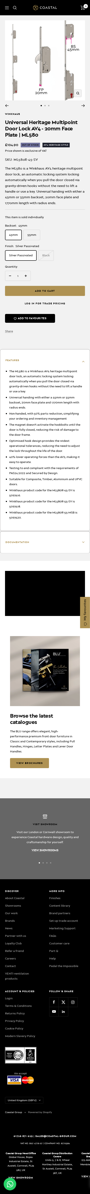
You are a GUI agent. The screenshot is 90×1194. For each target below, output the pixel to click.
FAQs (52, 935)
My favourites (85, 610)
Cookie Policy (14, 1028)
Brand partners (59, 913)
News (9, 928)
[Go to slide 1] (41, 105)
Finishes (54, 898)
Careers (10, 958)
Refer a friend (14, 951)
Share (9, 331)
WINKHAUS (12, 114)
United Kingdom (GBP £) (22, 1100)
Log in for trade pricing (45, 303)
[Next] (83, 105)
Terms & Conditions (18, 1005)
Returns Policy (15, 1013)
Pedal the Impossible (63, 966)
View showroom (20, 1177)
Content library (59, 905)
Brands (10, 920)
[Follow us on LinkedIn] (63, 1011)
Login (9, 998)
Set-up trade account (63, 920)
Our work (11, 913)
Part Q (53, 951)
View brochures (29, 763)
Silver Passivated (21, 255)
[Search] (15, 8)
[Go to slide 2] (45, 105)
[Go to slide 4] (50, 862)
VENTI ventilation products (17, 976)
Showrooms (13, 905)
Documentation (17, 542)
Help (52, 958)
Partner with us (15, 935)
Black (46, 255)
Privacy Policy (14, 1021)
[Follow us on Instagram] (72, 1002)
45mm (13, 234)
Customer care (59, 943)
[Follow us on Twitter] (63, 1002)
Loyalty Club (13, 943)
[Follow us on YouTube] (54, 1011)
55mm (31, 234)
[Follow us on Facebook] (54, 1002)
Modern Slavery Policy (20, 1036)
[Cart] (83, 8)
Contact (10, 966)
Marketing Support (62, 928)
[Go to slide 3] (48, 105)
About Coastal (14, 898)
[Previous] (7, 105)
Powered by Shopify (40, 1112)
